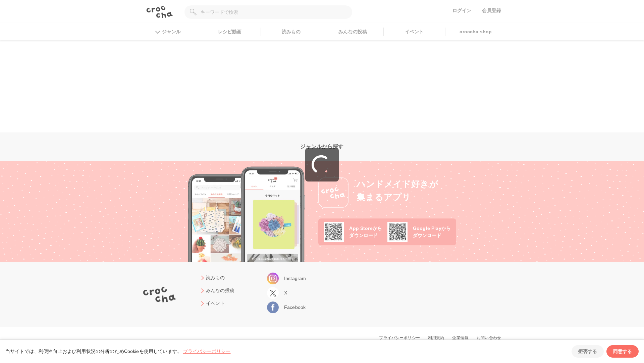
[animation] (322, 165)
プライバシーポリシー (207, 351)
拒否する (587, 351)
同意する (622, 351)
